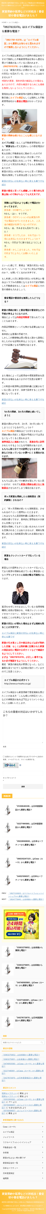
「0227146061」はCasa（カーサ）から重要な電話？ (23, 1072)
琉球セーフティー (9, 1093)
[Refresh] (20, 764)
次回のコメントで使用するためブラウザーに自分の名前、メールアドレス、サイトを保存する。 (23, 757)
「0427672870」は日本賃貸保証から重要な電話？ (22, 1079)
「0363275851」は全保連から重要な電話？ (21, 1059)
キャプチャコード (9, 778)
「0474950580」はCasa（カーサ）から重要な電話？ (23, 1064)
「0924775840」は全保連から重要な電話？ (26, 899)
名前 (4, 747)
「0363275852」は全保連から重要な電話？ (21, 1055)
